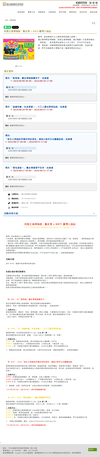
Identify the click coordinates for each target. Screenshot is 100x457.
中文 (93, 23)
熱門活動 (62, 12)
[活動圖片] (18, 49)
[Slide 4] (21, 66)
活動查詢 (52, 12)
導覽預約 (73, 12)
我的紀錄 (93, 12)
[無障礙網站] (93, 451)
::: (3, 20)
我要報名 (42, 12)
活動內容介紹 (11, 213)
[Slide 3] (19, 66)
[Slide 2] (17, 66)
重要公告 (31, 12)
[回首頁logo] (15, 3)
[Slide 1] (16, 66)
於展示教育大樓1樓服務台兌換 (20, 90)
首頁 (6, 20)
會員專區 (21, 12)
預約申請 (83, 12)
